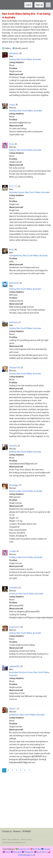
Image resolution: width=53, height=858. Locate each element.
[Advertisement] (26, 801)
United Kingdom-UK (26, 855)
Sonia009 (13, 588)
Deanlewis (13, 53)
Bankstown (14, 715)
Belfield (12, 452)
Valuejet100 (14, 367)
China (7, 852)
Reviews (17, 831)
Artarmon (13, 594)
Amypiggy (13, 485)
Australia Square (16, 192)
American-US (24, 849)
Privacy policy (26, 840)
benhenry (13, 322)
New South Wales (24, 59)
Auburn (12, 150)
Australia (37, 59)
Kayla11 (12, 709)
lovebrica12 (14, 627)
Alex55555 (14, 283)
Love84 (12, 551)
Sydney (12, 59)
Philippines (28, 852)
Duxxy (12, 105)
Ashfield (13, 111)
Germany (17, 852)
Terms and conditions (11, 840)
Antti (11, 249)
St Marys (13, 557)
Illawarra (13, 491)
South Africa (42, 852)
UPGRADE (26, 831)
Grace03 (13, 446)
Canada (46, 849)
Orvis (11, 144)
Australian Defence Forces (21, 672)
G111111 (13, 186)
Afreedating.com (18, 843)
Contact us (7, 831)
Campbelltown (15, 255)
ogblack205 (14, 666)
